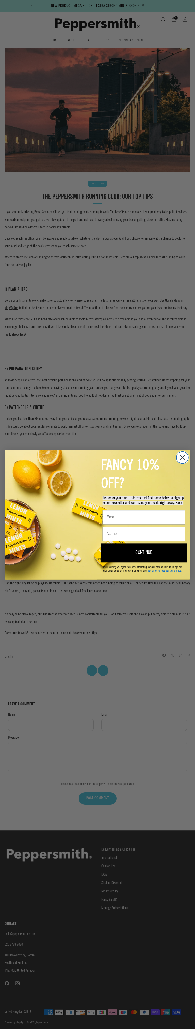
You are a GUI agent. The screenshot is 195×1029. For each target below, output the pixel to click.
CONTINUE (143, 552)
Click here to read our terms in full (165, 570)
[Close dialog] (182, 457)
